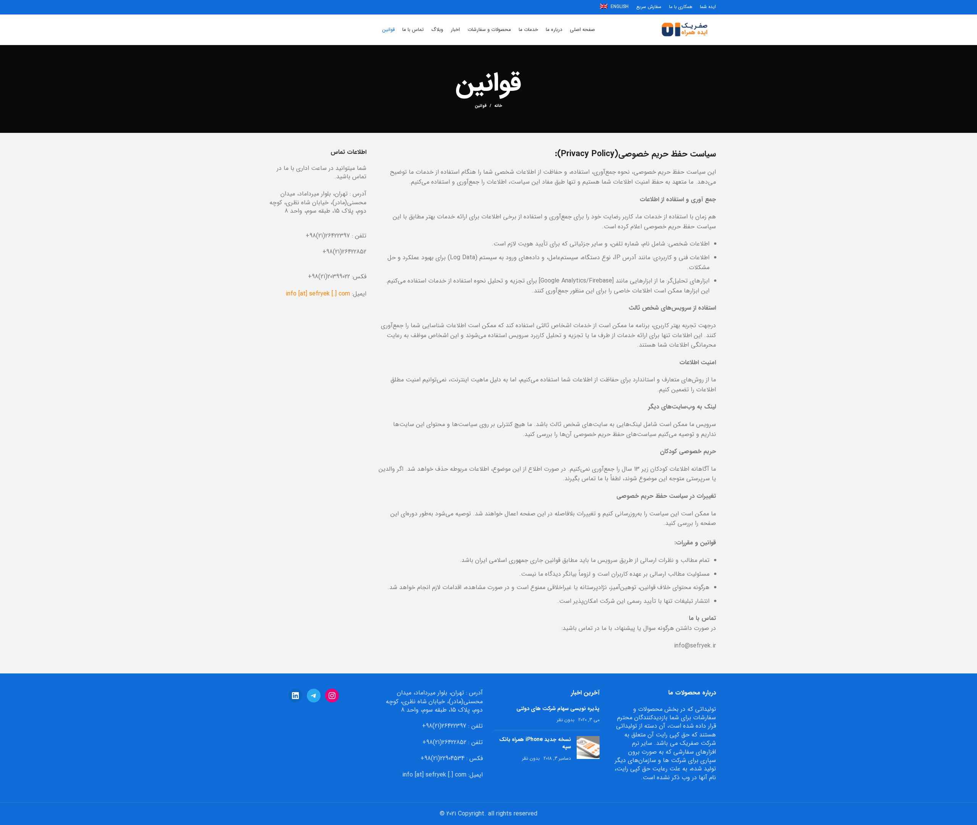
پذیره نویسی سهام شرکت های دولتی (558, 708)
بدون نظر (565, 719)
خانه (498, 106)
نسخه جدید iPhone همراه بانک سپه (535, 743)
